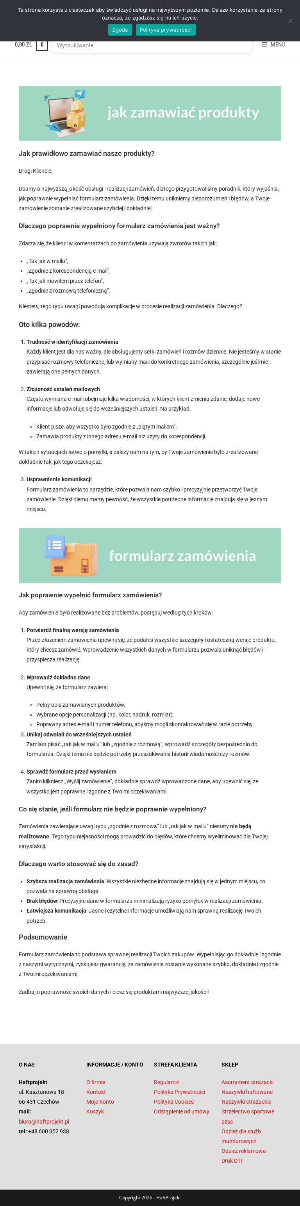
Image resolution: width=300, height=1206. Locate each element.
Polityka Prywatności (179, 1092)
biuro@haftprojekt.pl (44, 1121)
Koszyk (95, 1111)
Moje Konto (100, 1102)
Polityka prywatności (166, 30)
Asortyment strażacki (247, 1082)
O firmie (95, 1082)
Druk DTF (232, 1161)
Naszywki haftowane (247, 1092)
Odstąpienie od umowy (181, 1111)
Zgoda (120, 30)
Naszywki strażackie (246, 1102)
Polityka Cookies (174, 1102)
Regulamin (167, 1082)
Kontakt (96, 1092)
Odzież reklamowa (243, 1151)
